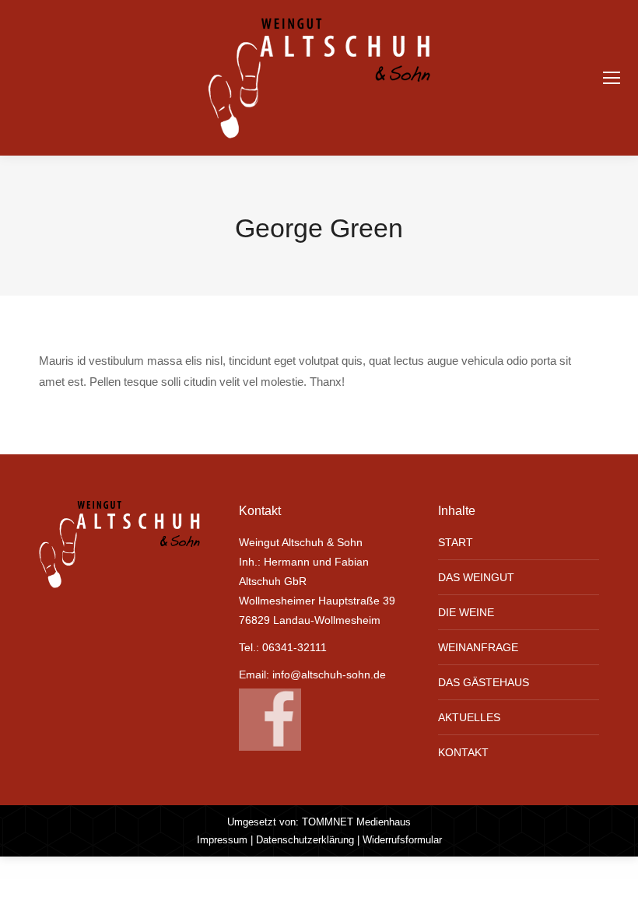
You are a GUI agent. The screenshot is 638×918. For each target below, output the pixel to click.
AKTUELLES (469, 717)
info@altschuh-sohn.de (329, 674)
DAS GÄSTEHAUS (483, 682)
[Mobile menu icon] (611, 78)
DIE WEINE (466, 612)
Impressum (222, 840)
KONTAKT (463, 752)
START (455, 542)
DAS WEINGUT (476, 577)
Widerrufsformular (402, 840)
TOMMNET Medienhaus (356, 822)
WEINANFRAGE (478, 647)
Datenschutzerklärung (305, 840)
